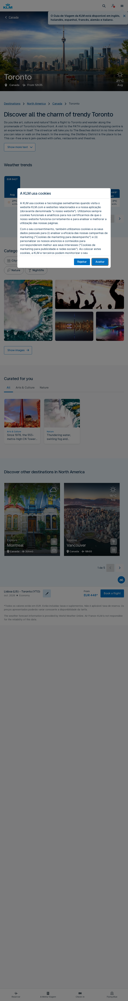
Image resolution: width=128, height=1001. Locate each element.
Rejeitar (82, 261)
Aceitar (100, 261)
